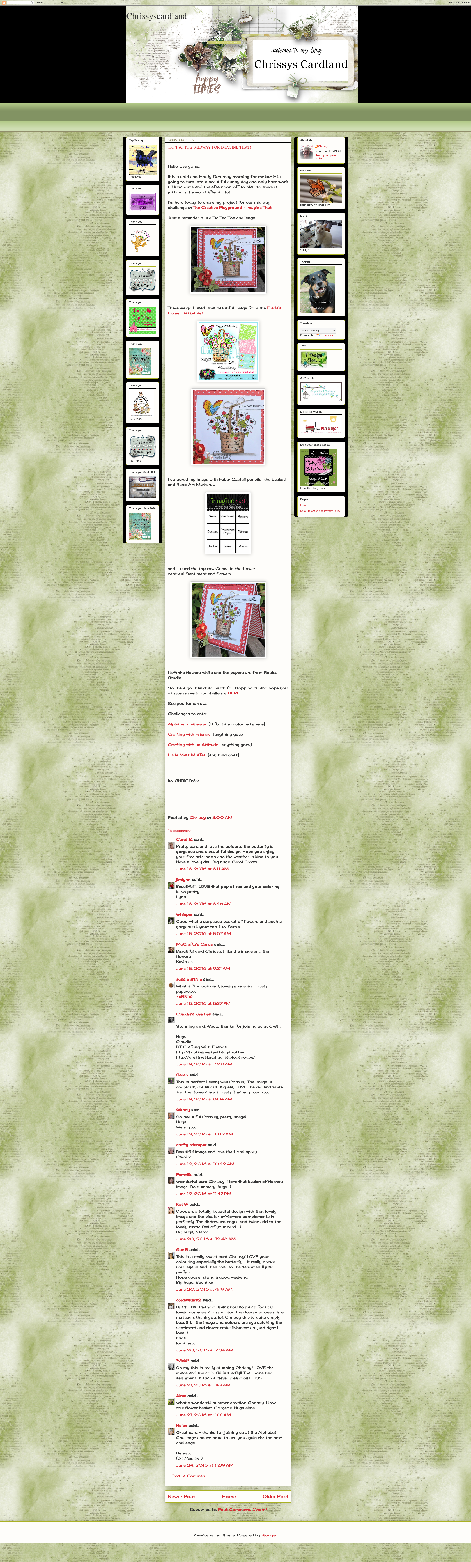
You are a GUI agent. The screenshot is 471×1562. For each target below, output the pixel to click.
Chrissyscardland (156, 15)
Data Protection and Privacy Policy (320, 510)
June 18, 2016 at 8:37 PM (203, 1003)
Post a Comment (189, 1476)
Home (229, 1496)
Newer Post (181, 1496)
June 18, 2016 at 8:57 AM (203, 933)
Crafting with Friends (189, 734)
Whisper (184, 914)
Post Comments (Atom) (242, 1509)
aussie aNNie (189, 979)
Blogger (269, 1535)
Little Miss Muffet (186, 755)
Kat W (182, 1204)
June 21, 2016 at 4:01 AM (203, 1414)
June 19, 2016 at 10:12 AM (204, 1134)
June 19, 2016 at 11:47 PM (203, 1193)
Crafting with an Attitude (193, 744)
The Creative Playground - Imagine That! (232, 207)
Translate (327, 335)
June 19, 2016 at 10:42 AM (205, 1164)
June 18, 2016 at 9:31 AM (203, 968)
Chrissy (323, 146)
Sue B (182, 1249)
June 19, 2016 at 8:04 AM (204, 1099)
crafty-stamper (191, 1144)
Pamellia (184, 1174)
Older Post (275, 1496)
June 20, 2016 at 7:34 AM (204, 1350)
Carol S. (184, 839)
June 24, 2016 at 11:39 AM (204, 1465)
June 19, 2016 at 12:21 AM (204, 1064)
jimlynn (183, 879)
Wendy (183, 1109)
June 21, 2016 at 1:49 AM (203, 1385)
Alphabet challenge (187, 724)
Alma (181, 1395)
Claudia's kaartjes (193, 1014)
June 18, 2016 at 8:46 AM (203, 903)
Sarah (182, 1074)
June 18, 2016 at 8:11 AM (202, 868)
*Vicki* (182, 1360)
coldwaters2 (188, 1300)
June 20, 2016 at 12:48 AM (206, 1239)
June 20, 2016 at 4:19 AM (204, 1289)
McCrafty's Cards (194, 944)
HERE (234, 693)
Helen (181, 1425)
